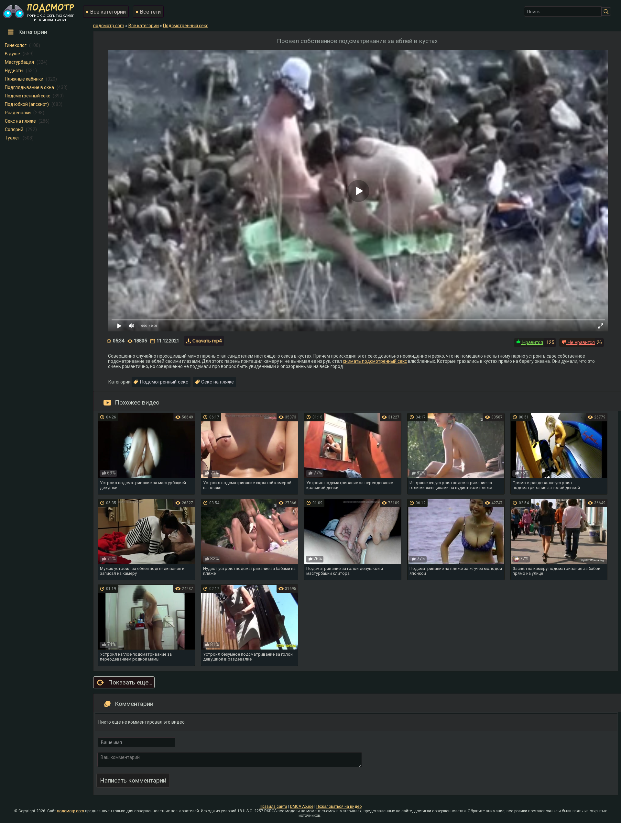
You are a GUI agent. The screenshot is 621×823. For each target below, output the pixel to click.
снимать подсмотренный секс (375, 361)
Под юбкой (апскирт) (27, 104)
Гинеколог (16, 45)
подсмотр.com (70, 811)
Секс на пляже (20, 121)
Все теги (150, 11)
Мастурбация (19, 62)
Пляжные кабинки (24, 79)
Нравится (532, 342)
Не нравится (580, 342)
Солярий (14, 129)
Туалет (12, 137)
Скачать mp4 (207, 341)
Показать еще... (130, 682)
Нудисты (14, 70)
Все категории (108, 11)
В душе (12, 53)
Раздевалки (18, 112)
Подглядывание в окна (29, 87)
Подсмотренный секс (27, 95)
